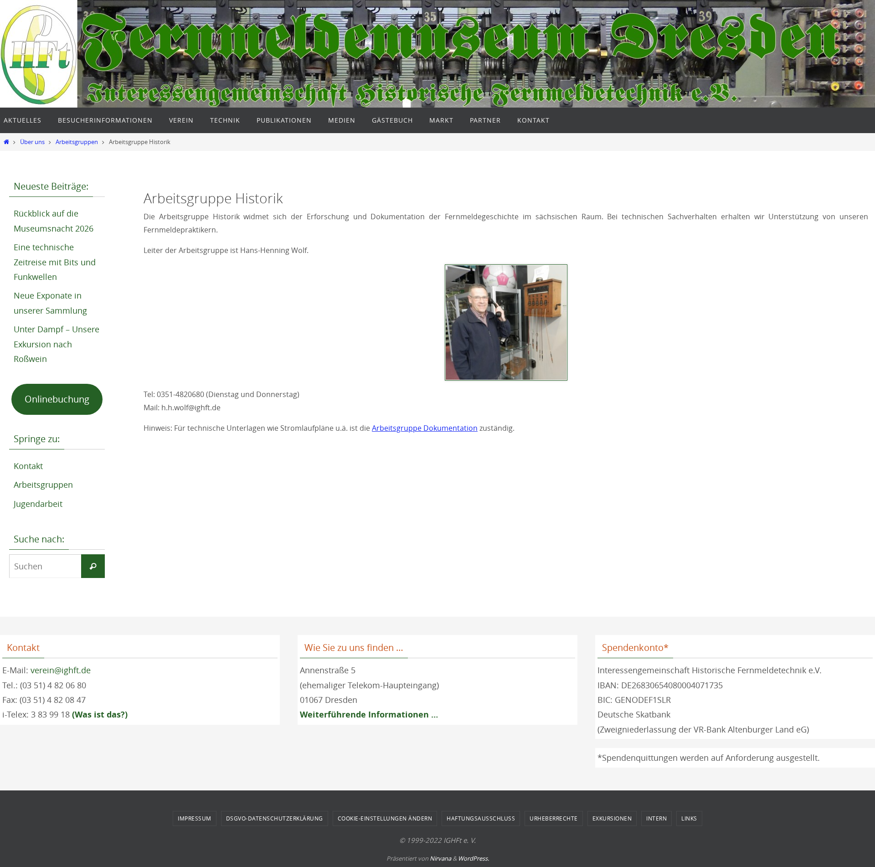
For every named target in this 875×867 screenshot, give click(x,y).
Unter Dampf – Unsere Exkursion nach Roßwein (56, 344)
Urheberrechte (554, 818)
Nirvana (440, 858)
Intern (656, 818)
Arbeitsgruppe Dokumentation (425, 428)
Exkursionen (612, 818)
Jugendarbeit (38, 503)
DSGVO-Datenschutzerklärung (274, 818)
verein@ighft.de (61, 670)
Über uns (32, 142)
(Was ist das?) (100, 714)
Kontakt (28, 465)
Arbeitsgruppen (77, 142)
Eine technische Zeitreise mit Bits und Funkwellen (55, 262)
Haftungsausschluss (481, 818)
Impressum (194, 818)
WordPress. (473, 858)
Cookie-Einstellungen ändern (385, 818)
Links (689, 818)
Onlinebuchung (57, 399)
